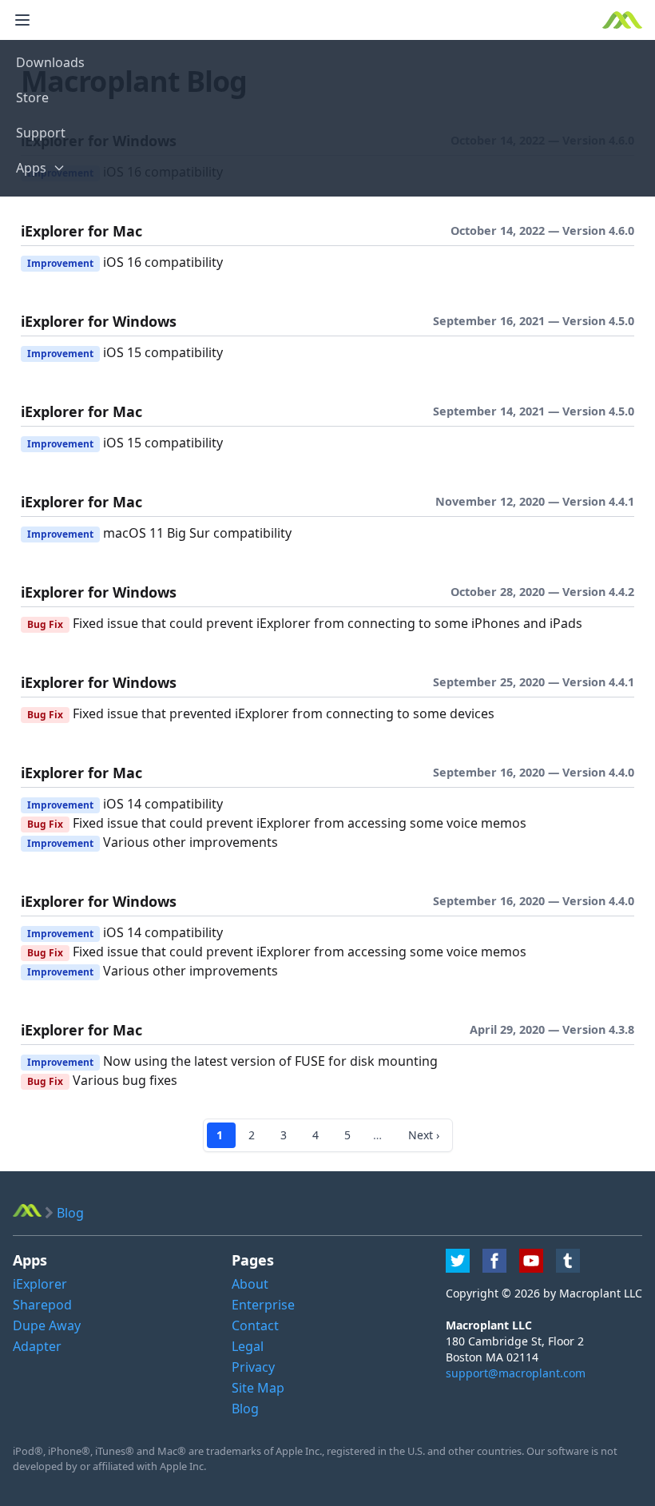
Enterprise (263, 1304)
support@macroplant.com (516, 1373)
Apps (31, 168)
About (250, 1284)
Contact (255, 1325)
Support (41, 132)
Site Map (258, 1388)
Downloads (50, 62)
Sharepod (42, 1304)
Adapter (37, 1346)
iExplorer (40, 1284)
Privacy (253, 1367)
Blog (245, 1408)
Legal (248, 1346)
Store (32, 97)
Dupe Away (47, 1325)
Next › (423, 1134)
